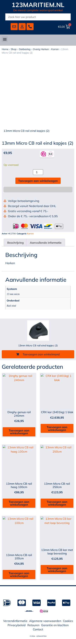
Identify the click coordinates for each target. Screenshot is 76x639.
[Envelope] (14, 26)
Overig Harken (41, 49)
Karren (55, 49)
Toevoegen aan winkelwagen (38, 181)
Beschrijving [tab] (15, 242)
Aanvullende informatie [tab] (46, 242)
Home (5, 49)
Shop (13, 49)
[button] (5, 39)
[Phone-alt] (30, 26)
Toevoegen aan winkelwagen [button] (19, 432)
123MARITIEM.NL (38, 5)
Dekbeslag (24, 49)
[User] (22, 26)
